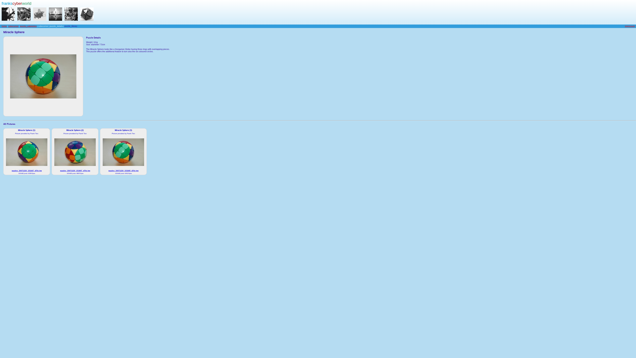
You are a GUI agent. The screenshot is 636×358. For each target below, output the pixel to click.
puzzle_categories (28, 26)
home (4, 26)
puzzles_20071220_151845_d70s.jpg (123, 171)
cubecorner (13, 26)
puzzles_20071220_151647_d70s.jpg (27, 171)
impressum (630, 26)
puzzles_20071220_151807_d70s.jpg (75, 171)
